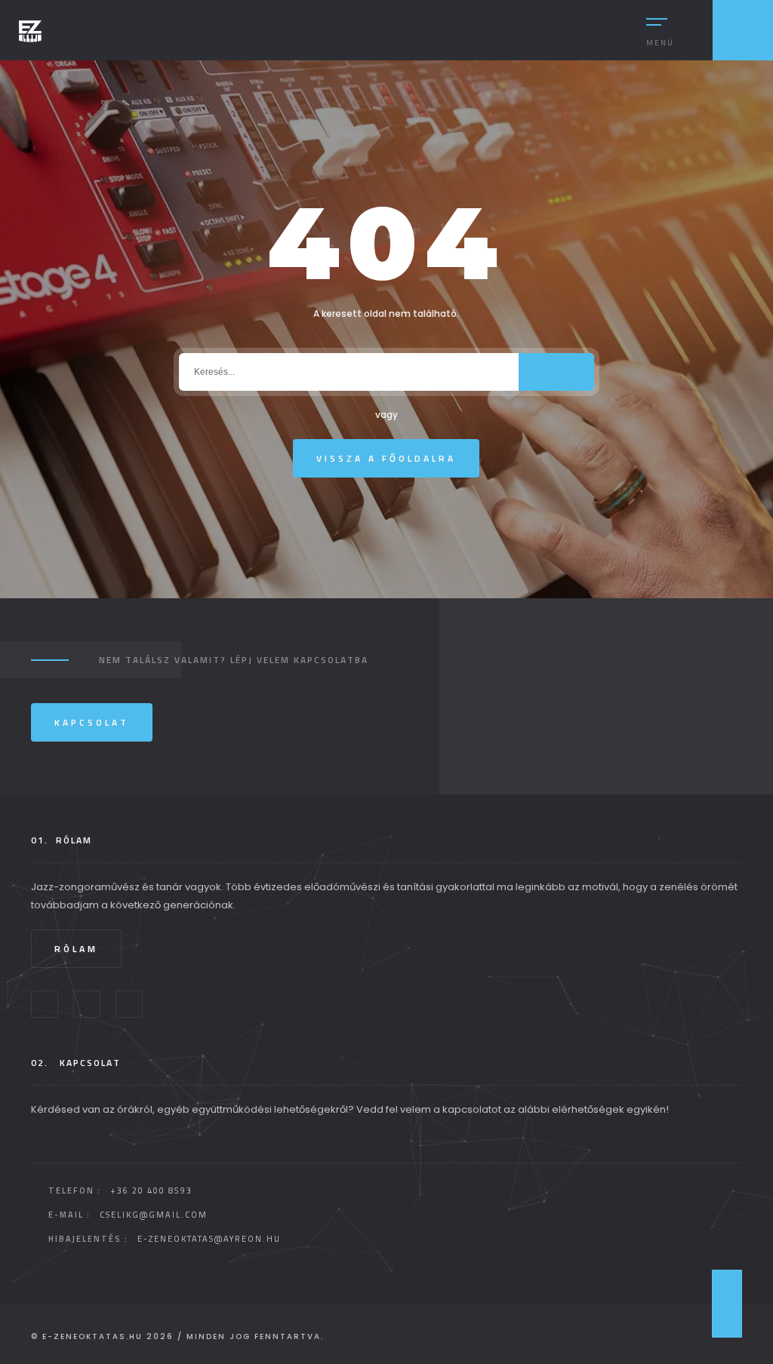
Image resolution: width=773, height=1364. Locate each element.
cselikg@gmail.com (154, 1215)
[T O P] (727, 1304)
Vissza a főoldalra (386, 458)
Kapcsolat (91, 722)
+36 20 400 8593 (151, 1190)
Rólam (76, 949)
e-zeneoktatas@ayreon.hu (209, 1239)
